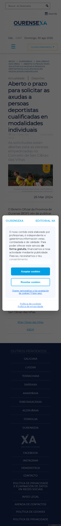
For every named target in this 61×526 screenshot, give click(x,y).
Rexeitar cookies (30, 282)
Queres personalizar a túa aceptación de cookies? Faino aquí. (30, 292)
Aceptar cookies (30, 271)
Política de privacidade (30, 306)
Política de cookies (30, 303)
